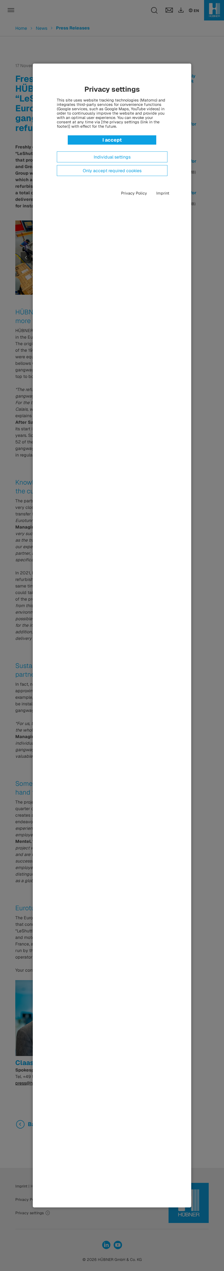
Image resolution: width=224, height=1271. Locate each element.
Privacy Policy (134, 193)
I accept (112, 140)
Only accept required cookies (112, 170)
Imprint (162, 193)
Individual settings (112, 157)
